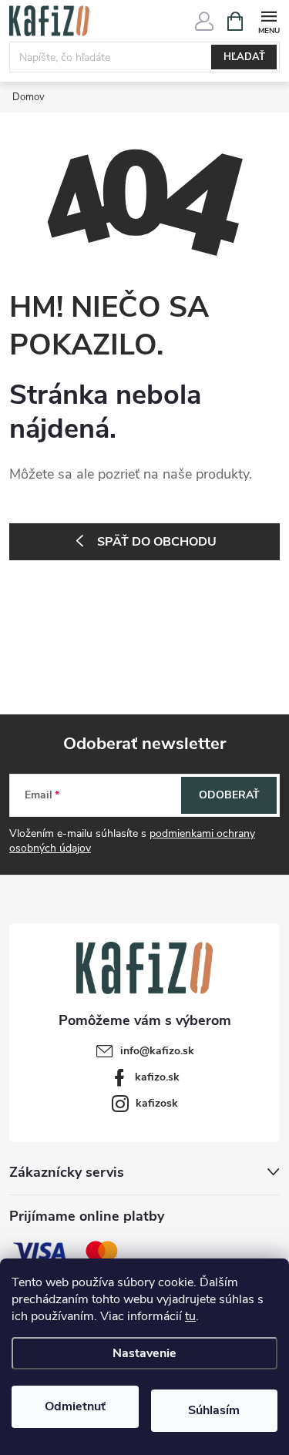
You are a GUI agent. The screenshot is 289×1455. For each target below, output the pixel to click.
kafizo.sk (157, 1077)
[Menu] (268, 20)
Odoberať (229, 795)
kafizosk (157, 1103)
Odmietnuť (75, 1406)
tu (190, 1316)
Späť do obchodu (157, 541)
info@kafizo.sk (157, 1050)
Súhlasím (214, 1410)
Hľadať (244, 57)
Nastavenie (144, 1353)
